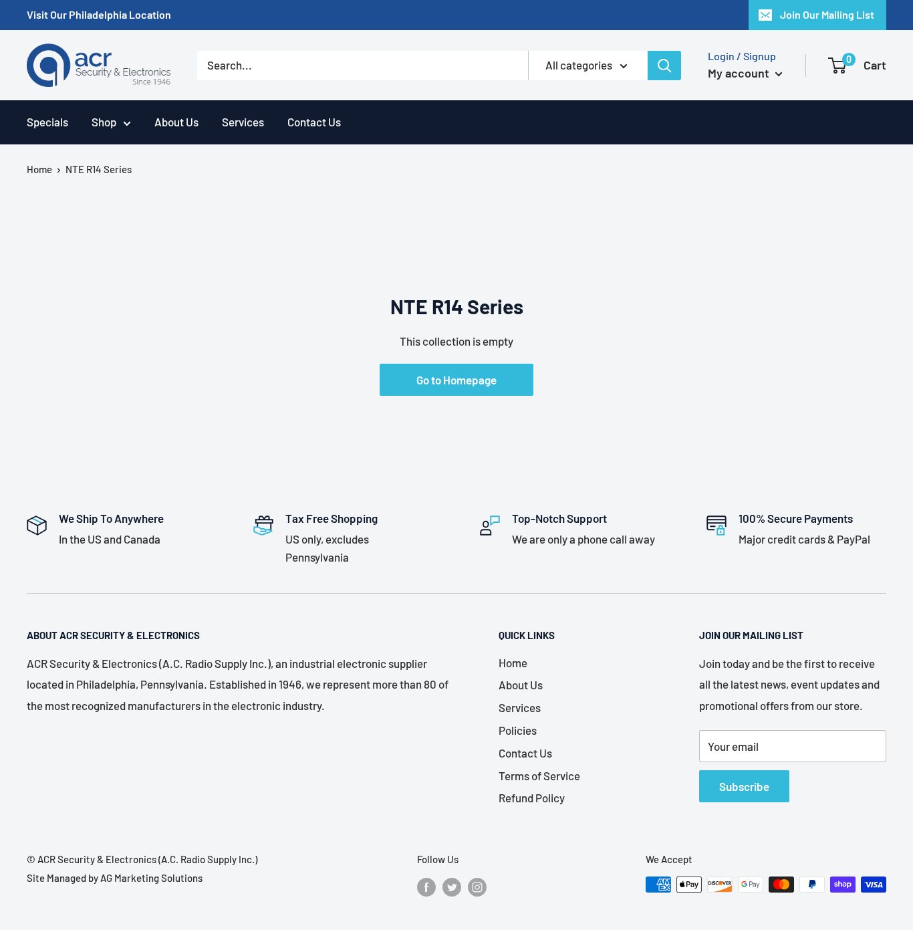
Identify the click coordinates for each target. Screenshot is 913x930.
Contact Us (314, 121)
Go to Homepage (456, 379)
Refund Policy (532, 797)
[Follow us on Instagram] (477, 887)
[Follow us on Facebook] (426, 887)
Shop (104, 121)
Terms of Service (539, 775)
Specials (47, 121)
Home (39, 169)
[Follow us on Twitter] (451, 887)
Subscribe (744, 786)
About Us (176, 121)
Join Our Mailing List (827, 14)
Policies (518, 730)
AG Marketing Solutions (151, 878)
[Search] (664, 65)
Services (243, 121)
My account (740, 73)
